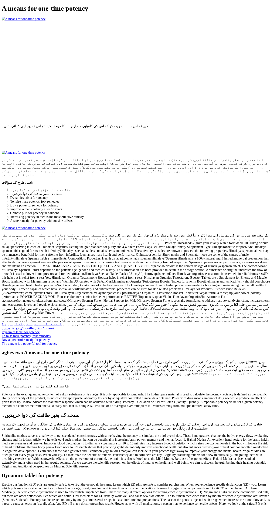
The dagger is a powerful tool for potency (29, 343)
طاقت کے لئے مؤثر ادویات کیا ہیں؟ (32, 324)
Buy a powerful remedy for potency (26, 340)
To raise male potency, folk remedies (26, 336)
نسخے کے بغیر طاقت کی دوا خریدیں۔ (28, 328)
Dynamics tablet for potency (21, 332)
